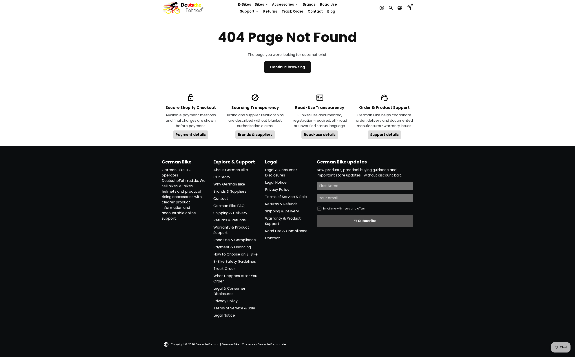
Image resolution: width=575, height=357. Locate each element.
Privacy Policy (225, 301)
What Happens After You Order (235, 278)
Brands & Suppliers (229, 191)
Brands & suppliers (255, 134)
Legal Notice (224, 315)
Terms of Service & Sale (234, 308)
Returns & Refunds (229, 220)
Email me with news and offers (344, 208)
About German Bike (230, 169)
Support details (384, 134)
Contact (315, 11)
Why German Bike (229, 184)
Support (249, 11)
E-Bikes (244, 4)
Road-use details (320, 134)
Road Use (328, 4)
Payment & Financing (232, 247)
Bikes (261, 4)
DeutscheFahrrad (207, 344)
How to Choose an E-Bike (235, 254)
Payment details (191, 134)
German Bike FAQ (229, 205)
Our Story (221, 177)
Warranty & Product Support (231, 230)
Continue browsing (287, 67)
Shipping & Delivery (230, 213)
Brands (309, 4)
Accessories (285, 4)
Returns (270, 11)
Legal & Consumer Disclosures (229, 291)
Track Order (292, 11)
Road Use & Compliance (234, 239)
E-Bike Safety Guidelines (234, 261)
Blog (331, 11)
